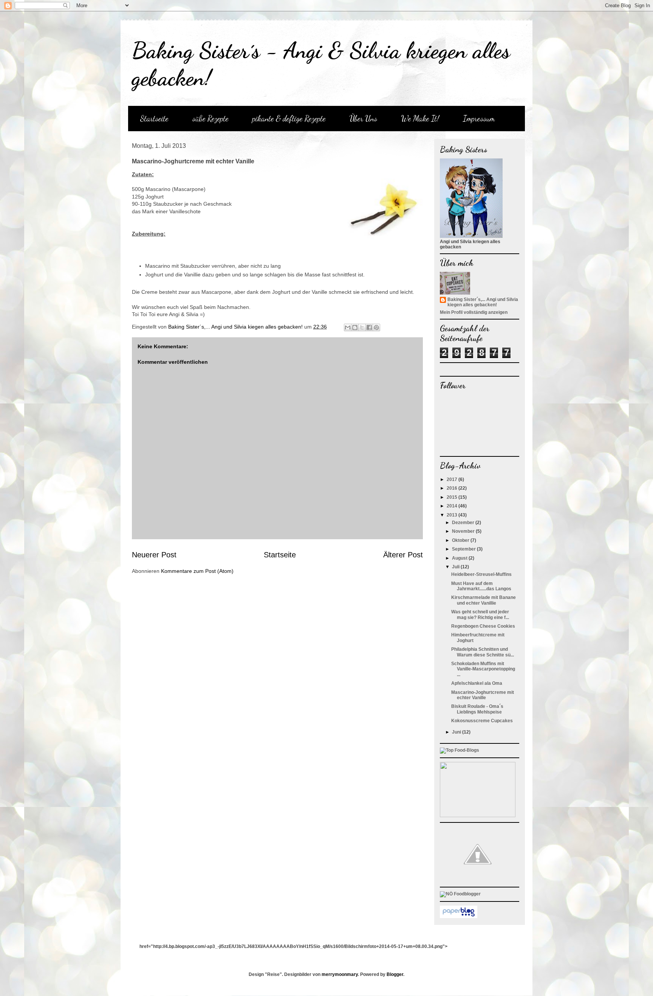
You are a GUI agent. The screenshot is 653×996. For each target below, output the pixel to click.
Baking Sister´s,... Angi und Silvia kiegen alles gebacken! (482, 302)
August (460, 558)
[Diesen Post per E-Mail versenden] (347, 327)
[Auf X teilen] (362, 327)
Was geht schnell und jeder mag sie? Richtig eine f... (480, 614)
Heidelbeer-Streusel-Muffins (481, 574)
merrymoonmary (340, 974)
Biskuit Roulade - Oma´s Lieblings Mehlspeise (477, 709)
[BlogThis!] (355, 327)
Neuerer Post (154, 555)
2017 (452, 479)
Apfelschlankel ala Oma (476, 683)
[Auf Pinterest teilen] (376, 327)
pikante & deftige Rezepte (289, 118)
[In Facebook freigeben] (369, 327)
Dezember (463, 522)
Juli (456, 566)
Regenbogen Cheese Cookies (483, 626)
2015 (452, 497)
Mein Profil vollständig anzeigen (474, 312)
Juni (457, 732)
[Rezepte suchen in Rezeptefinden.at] (459, 750)
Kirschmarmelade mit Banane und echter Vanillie (483, 600)
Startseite (154, 118)
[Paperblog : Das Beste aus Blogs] (458, 916)
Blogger (395, 974)
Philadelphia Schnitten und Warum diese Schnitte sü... (482, 652)
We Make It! (420, 118)
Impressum (479, 118)
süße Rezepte (210, 118)
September (464, 549)
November (464, 531)
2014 (452, 506)
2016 (452, 488)
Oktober (461, 540)
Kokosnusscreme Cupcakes (482, 720)
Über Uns (363, 118)
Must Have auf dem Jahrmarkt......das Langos (481, 586)
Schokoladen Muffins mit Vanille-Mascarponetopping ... (483, 669)
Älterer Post (403, 555)
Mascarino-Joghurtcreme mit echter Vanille (482, 695)
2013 (452, 515)
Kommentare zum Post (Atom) (197, 571)
